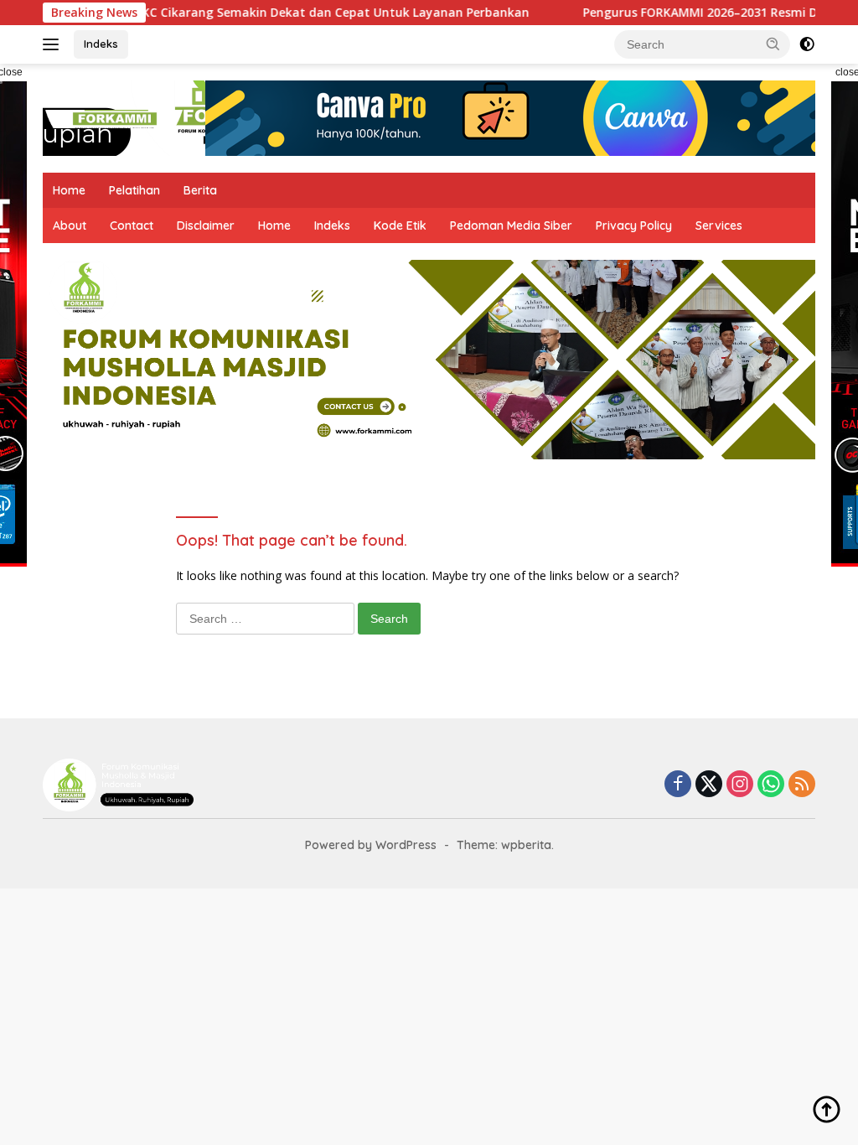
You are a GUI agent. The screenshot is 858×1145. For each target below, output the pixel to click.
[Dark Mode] (807, 44)
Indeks (101, 43)
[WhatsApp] (770, 785)
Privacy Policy (634, 225)
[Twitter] (708, 785)
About (69, 225)
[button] (773, 43)
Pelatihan (134, 190)
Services (718, 225)
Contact (131, 225)
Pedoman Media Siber (511, 225)
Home (69, 190)
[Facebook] (677, 785)
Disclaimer (206, 225)
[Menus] (54, 44)
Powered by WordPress (371, 844)
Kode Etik (400, 225)
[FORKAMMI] (114, 117)
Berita (200, 190)
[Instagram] (739, 785)
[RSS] (801, 785)
